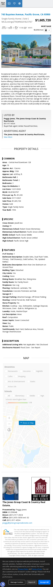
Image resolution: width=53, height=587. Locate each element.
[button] (2, 584)
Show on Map (28, 423)
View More (8, 137)
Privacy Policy (23, 569)
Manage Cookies (17, 582)
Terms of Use (37, 569)
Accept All (44, 582)
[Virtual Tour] (19, 3)
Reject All (31, 582)
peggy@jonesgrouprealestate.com (17, 523)
